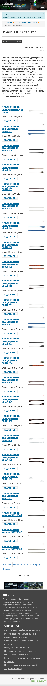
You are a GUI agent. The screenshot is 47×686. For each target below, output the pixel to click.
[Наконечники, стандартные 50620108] (36, 247)
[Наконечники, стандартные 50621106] (36, 479)
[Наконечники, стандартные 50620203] (36, 344)
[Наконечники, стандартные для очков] (36, 112)
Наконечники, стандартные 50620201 (11, 302)
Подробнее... (10, 120)
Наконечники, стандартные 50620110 (11, 283)
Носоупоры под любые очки (16, 647)
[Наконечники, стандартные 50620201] (36, 305)
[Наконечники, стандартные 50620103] (36, 151)
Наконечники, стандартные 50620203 (11, 341)
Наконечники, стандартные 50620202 (11, 322)
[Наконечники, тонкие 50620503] (36, 550)
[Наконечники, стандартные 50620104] (36, 170)
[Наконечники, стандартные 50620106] (36, 209)
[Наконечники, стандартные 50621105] (36, 460)
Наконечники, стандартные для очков (13, 109)
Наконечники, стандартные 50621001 (11, 399)
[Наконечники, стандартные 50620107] (36, 228)
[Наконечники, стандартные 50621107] (36, 498)
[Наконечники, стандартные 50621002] (36, 421)
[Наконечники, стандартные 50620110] (36, 286)
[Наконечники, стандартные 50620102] (36, 131)
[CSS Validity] (34, 680)
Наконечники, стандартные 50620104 (11, 167)
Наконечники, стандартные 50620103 (11, 148)
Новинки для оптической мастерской (20, 665)
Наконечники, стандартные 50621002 (11, 418)
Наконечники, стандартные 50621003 (11, 437)
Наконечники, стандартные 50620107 (11, 225)
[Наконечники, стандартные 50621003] (36, 440)
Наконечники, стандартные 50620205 (11, 380)
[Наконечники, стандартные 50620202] (36, 324)
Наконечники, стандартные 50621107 (11, 496)
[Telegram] (35, 4)
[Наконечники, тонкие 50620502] (36, 533)
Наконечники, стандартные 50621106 (11, 476)
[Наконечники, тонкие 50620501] (36, 517)
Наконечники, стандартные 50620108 (11, 244)
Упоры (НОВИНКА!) (13, 668)
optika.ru (7, 3)
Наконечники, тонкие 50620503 (12, 548)
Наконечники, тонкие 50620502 (12, 531)
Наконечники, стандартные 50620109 (11, 264)
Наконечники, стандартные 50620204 (11, 360)
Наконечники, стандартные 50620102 (11, 128)
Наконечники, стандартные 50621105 (11, 457)
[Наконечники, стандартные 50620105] (36, 189)
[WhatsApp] (35, 1)
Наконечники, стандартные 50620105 (11, 186)
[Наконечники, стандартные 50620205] (36, 383)
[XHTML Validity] (42, 680)
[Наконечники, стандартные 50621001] (36, 402)
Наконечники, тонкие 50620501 (12, 514)
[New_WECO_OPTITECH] (23, 585)
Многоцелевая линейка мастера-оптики (22, 630)
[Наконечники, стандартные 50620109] (36, 267)
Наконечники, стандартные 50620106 (11, 206)
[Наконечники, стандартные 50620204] (36, 363)
